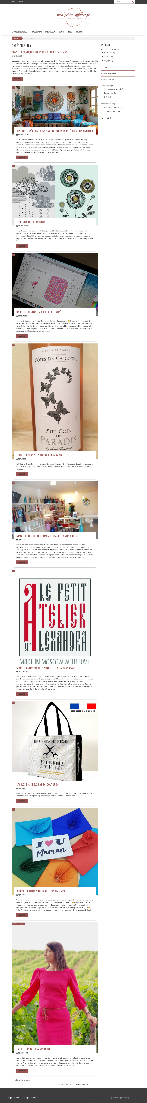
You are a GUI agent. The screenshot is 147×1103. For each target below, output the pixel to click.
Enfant (106, 97)
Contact (61, 1084)
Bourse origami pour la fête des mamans (40, 891)
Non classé (105, 118)
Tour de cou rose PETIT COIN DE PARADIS (39, 455)
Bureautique (108, 93)
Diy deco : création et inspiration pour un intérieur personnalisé (54, 131)
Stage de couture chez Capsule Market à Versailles (46, 536)
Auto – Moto (109, 52)
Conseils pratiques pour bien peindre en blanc (39, 52)
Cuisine (61, 32)
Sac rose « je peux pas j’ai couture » (37, 784)
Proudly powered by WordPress (99, 1097)
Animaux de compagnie (113, 89)
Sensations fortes (110, 111)
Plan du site (70, 1084)
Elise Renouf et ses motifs (31, 222)
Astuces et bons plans (20, 32)
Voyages (107, 61)
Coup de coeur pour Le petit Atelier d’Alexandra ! (45, 667)
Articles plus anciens (22, 1080)
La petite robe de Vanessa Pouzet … (36, 1049)
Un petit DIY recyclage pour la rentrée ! (39, 312)
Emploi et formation (75, 32)
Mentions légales (82, 1084)
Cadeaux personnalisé (112, 107)
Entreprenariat (106, 79)
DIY (14, 87)
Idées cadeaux (50, 32)
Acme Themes (135, 1097)
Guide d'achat (106, 86)
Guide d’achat (37, 32)
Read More (17, 79)
